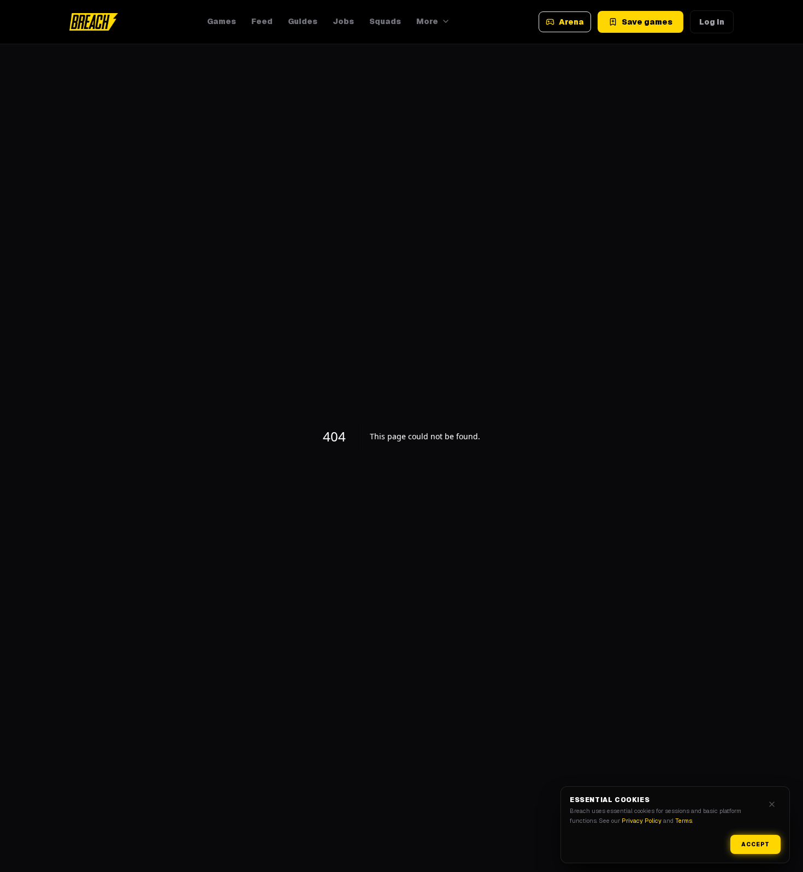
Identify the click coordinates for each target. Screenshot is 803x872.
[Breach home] (93, 22)
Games (221, 21)
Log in (711, 22)
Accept (755, 844)
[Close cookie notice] (772, 804)
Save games (647, 22)
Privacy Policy (642, 820)
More (427, 21)
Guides (302, 21)
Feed (262, 21)
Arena (571, 22)
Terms (683, 820)
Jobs (343, 21)
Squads (385, 21)
